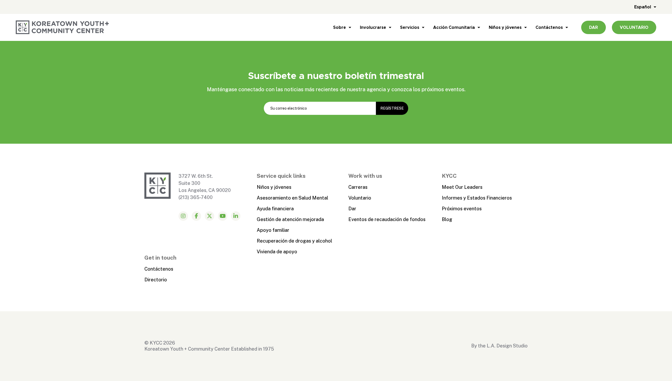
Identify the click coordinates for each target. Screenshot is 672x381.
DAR (593, 27)
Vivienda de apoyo (277, 251)
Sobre (339, 27)
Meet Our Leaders (462, 187)
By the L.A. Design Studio (499, 345)
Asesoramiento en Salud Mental (292, 198)
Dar (352, 208)
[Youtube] (222, 216)
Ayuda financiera (275, 208)
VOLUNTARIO (634, 27)
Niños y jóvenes (505, 27)
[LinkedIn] (235, 216)
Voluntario (359, 198)
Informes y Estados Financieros (477, 198)
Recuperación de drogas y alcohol (294, 241)
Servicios (409, 27)
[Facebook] (196, 216)
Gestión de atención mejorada (290, 219)
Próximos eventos (462, 208)
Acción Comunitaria (454, 27)
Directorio (155, 279)
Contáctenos (549, 27)
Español (642, 7)
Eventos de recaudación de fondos (387, 219)
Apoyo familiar (273, 230)
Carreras (358, 187)
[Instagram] (183, 216)
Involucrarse (373, 27)
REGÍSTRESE (392, 108)
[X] (209, 216)
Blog (447, 219)
